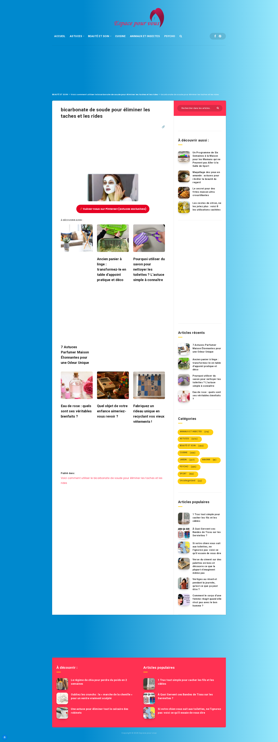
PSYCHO (169, 36)
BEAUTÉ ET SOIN (98, 36)
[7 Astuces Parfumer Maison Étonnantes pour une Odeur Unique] (184, 349)
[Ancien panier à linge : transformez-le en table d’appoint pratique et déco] (184, 363)
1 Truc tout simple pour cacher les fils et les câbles (206, 517)
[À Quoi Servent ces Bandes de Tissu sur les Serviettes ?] (184, 533)
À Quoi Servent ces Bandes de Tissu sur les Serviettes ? (207, 532)
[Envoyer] (218, 107)
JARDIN (187, 459)
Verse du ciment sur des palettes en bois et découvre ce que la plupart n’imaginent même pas (207, 566)
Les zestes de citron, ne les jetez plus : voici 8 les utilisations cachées (207, 206)
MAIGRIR (209, 459)
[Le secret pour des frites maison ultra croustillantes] (184, 192)
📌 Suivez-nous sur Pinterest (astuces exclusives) (112, 209)
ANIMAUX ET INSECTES (145, 36)
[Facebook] (215, 36)
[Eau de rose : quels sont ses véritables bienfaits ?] (184, 396)
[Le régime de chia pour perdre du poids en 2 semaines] (62, 684)
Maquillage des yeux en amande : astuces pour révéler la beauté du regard (206, 177)
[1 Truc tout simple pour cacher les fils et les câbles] (184, 518)
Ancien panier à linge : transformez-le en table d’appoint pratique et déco (207, 364)
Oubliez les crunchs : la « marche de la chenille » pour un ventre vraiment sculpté (101, 696)
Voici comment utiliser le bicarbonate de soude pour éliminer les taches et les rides (114, 94)
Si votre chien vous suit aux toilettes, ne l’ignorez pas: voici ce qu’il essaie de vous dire (207, 548)
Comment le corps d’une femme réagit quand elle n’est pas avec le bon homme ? (207, 600)
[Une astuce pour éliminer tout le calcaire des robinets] (62, 713)
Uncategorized (191, 480)
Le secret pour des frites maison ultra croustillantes (204, 192)
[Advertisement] (139, 67)
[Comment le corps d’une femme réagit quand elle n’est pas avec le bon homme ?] (184, 599)
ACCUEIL (59, 36)
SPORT (187, 473)
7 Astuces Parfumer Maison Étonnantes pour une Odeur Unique (207, 348)
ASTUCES (76, 36)
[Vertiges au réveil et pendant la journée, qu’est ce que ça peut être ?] (184, 583)
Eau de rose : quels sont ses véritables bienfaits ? (207, 395)
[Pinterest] (220, 36)
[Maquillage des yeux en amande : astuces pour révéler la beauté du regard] (184, 176)
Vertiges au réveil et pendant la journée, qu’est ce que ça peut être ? (205, 584)
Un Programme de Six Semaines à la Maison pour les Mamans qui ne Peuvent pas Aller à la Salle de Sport (206, 159)
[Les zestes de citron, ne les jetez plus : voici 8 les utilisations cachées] (184, 207)
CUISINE (120, 36)
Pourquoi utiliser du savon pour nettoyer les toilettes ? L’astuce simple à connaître (207, 380)
